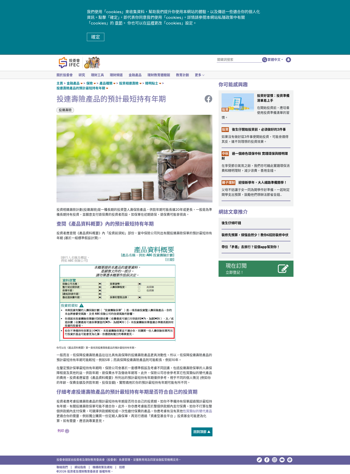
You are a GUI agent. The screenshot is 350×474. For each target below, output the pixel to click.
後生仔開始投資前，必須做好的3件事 (259, 129)
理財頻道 (116, 75)
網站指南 (80, 467)
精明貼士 (151, 83)
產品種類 (105, 83)
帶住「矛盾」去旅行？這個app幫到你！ (251, 247)
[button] (275, 59)
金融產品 (135, 75)
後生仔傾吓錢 (231, 223)
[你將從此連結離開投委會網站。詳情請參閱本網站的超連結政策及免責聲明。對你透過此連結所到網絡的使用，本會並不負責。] (267, 459)
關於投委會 (65, 75)
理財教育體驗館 (158, 75)
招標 (122, 467)
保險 (89, 83)
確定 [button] (95, 37)
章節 (119, 23)
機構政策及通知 (103, 467)
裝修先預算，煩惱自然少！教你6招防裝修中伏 (255, 235)
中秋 (225, 154)
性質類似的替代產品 (197, 411)
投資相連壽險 (129, 83)
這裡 (150, 23)
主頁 (60, 83)
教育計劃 (182, 75)
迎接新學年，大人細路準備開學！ (262, 182)
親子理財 (228, 182)
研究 (82, 75)
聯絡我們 (62, 467)
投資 (225, 110)
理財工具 (97, 75)
